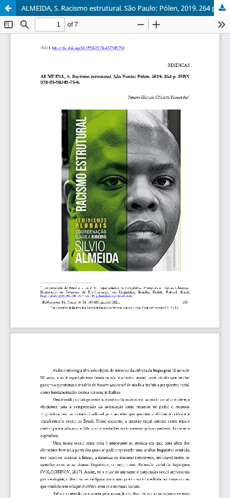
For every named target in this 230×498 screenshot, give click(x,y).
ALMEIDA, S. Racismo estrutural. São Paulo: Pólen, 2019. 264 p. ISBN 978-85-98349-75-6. (125, 8)
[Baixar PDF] (222, 8)
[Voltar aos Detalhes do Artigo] (8, 8)
